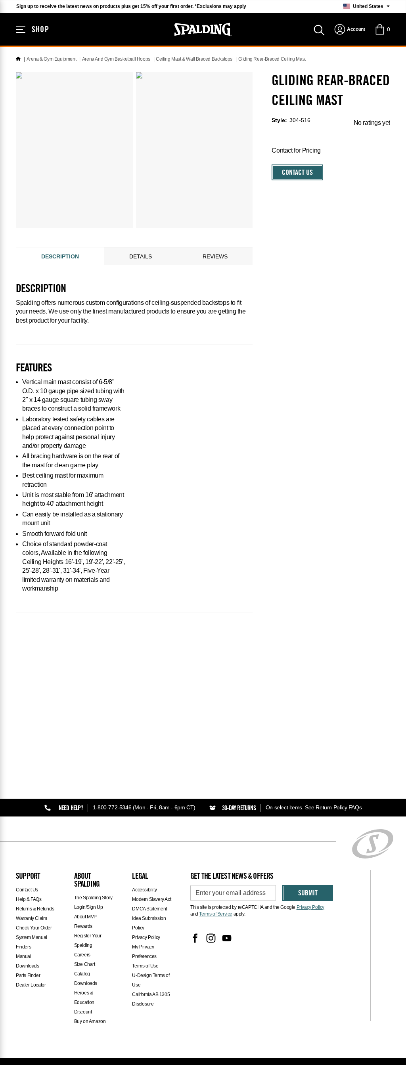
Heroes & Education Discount (84, 1002)
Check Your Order (34, 928)
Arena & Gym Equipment (52, 59)
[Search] (319, 29)
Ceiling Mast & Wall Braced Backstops (194, 59)
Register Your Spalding (88, 940)
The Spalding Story (93, 898)
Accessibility (144, 890)
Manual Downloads (27, 961)
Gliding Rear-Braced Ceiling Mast (272, 59)
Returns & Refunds (35, 909)
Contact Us (297, 173)
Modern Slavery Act (151, 899)
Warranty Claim (31, 918)
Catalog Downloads (85, 978)
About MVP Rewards (85, 921)
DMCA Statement (149, 909)
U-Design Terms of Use (150, 980)
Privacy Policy (146, 937)
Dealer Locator (31, 985)
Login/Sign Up (88, 907)
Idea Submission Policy (149, 923)
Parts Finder (28, 975)
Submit (308, 893)
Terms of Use (145, 966)
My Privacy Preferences (144, 951)
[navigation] (349, 29)
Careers (82, 955)
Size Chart (84, 964)
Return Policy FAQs (339, 807)
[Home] (18, 59)
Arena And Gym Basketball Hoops (116, 59)
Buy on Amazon (90, 1021)
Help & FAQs (29, 899)
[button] (382, 29)
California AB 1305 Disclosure (151, 999)
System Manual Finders (31, 942)
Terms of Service (215, 914)
